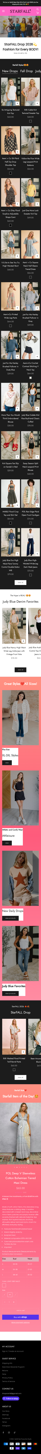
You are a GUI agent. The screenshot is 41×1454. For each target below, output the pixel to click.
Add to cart (21, 1310)
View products (10, 918)
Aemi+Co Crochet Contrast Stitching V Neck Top (30, 366)
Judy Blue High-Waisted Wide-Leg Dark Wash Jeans (30, 563)
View (7, 763)
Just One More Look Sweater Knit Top (30, 212)
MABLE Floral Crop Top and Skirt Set (10, 513)
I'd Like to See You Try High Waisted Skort (11, 264)
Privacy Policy (7, 1378)
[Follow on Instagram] (9, 1432)
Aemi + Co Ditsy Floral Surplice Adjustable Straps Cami (10, 214)
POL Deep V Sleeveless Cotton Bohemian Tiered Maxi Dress (20, 1178)
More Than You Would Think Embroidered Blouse (10, 418)
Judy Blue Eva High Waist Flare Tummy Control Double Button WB (11, 565)
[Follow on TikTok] (15, 1432)
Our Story (5, 1411)
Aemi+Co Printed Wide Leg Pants (10, 316)
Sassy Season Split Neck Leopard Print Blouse (30, 467)
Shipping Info (7, 1363)
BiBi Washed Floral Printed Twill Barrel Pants (14, 1060)
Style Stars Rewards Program (13, 1367)
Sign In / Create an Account (13, 1351)
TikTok (4, 1422)
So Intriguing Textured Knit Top (10, 111)
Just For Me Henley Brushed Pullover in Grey (30, 318)
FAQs (4, 1374)
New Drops (10, 71)
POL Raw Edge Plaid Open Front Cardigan (30, 513)
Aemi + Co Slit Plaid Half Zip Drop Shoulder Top (10, 162)
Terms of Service (8, 1381)
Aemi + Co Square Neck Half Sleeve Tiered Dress (30, 266)
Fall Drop (26, 71)
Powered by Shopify (26, 1439)
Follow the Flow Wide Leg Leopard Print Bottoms (30, 162)
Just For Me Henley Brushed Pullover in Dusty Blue (10, 366)
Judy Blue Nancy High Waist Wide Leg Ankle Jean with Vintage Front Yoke (14, 651)
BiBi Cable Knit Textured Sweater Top (30, 111)
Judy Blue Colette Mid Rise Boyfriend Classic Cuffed (30, 418)
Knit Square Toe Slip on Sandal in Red (10, 465)
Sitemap (5, 1415)
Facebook (6, 1418)
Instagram (6, 1426)
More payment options (20, 1322)
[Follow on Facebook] (3, 1432)
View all (20, 582)
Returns (5, 1370)
